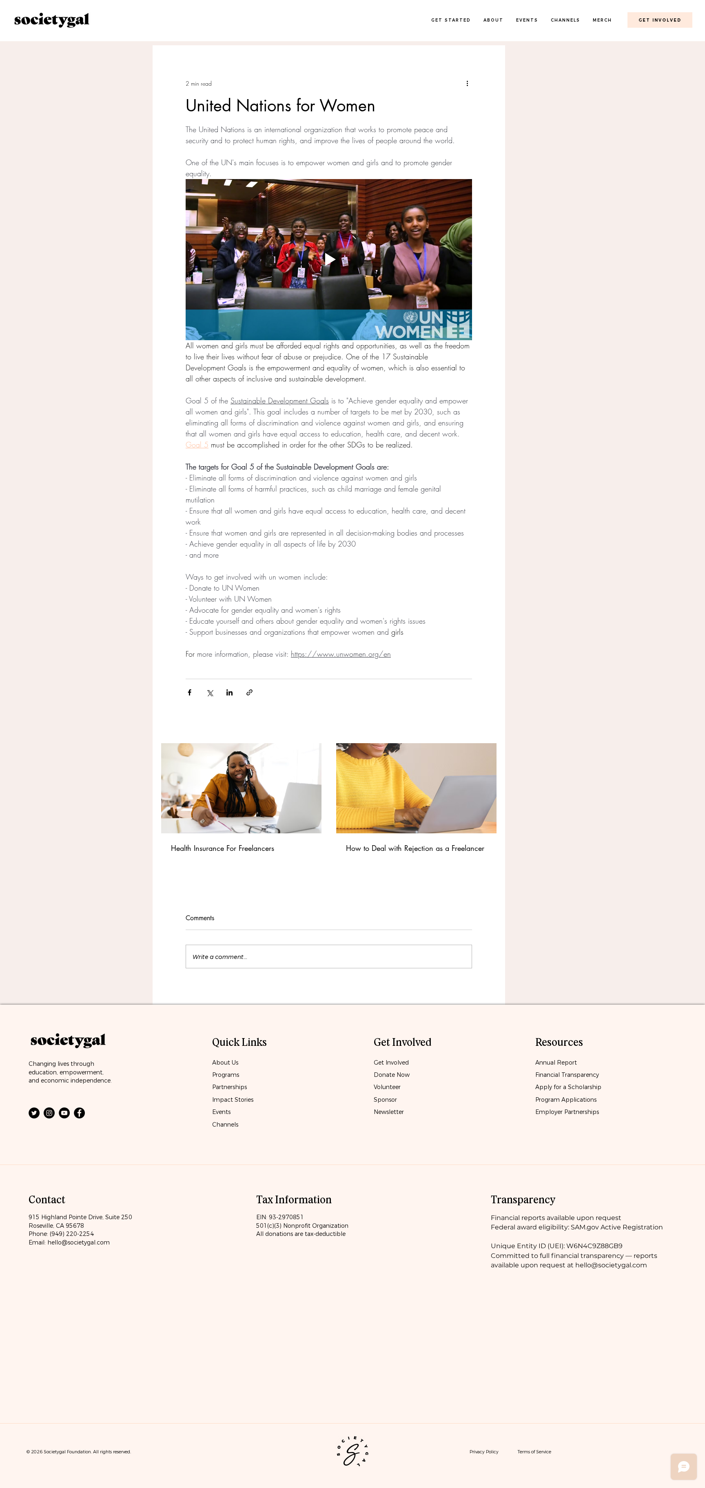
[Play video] (329, 259)
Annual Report (556, 1062)
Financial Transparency (567, 1074)
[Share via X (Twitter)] (209, 692)
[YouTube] (64, 1112)
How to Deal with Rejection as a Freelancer (415, 848)
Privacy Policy (484, 1452)
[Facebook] (79, 1112)
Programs (225, 1074)
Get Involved (391, 1062)
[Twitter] (34, 1112)
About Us (225, 1062)
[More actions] (467, 83)
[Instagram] (49, 1112)
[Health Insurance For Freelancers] (241, 788)
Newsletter (389, 1112)
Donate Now (392, 1074)
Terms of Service (534, 1452)
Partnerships (229, 1087)
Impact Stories (232, 1099)
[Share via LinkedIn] (229, 692)
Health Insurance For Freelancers (222, 848)
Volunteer (387, 1087)
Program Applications (565, 1099)
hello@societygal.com (78, 1242)
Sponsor (385, 1099)
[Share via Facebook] (189, 692)
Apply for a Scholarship (568, 1087)
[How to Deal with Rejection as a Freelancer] (416, 788)
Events (221, 1112)
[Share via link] (249, 692)
